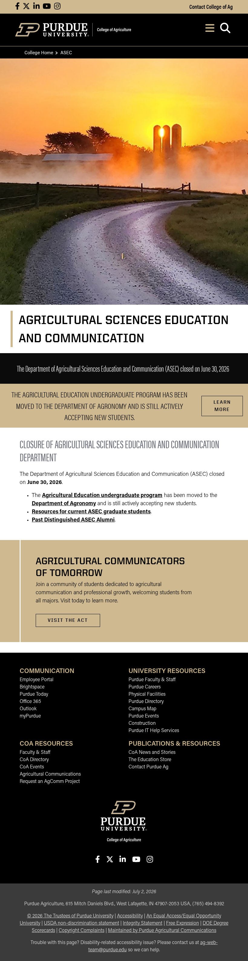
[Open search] (225, 30)
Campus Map (142, 709)
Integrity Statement (142, 923)
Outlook (28, 709)
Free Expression (182, 923)
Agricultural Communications (50, 774)
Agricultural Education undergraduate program (102, 496)
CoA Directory (34, 759)
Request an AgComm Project (50, 781)
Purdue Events (144, 716)
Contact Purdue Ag (148, 767)
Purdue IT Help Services (154, 730)
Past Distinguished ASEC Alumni (73, 520)
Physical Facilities (147, 694)
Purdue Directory (146, 701)
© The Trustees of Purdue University (70, 916)
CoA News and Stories (152, 752)
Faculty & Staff (35, 752)
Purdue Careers (145, 687)
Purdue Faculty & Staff (152, 680)
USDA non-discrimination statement (81, 923)
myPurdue (30, 716)
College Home (38, 52)
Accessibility (130, 916)
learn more (222, 405)
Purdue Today (34, 694)
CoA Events (32, 767)
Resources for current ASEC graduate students (91, 512)
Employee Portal (37, 680)
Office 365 (30, 701)
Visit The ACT (68, 620)
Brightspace (32, 687)
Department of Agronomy (64, 504)
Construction (142, 723)
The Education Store (150, 759)
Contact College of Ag (211, 6)
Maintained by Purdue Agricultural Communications (162, 930)
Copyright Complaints (81, 930)
